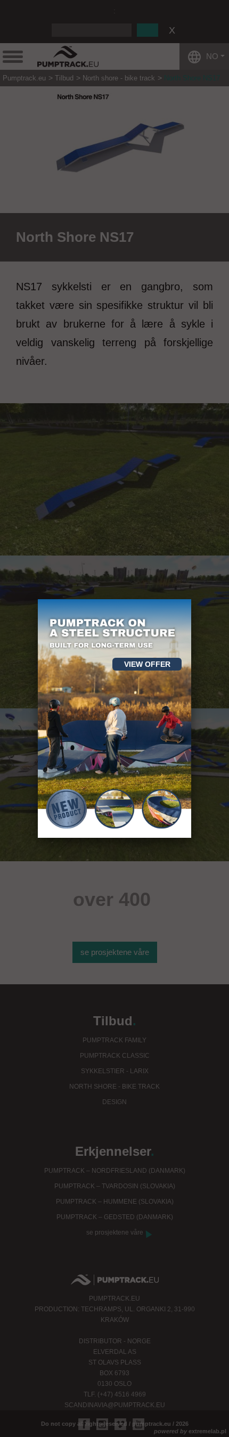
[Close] (191, 599)
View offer (147, 664)
